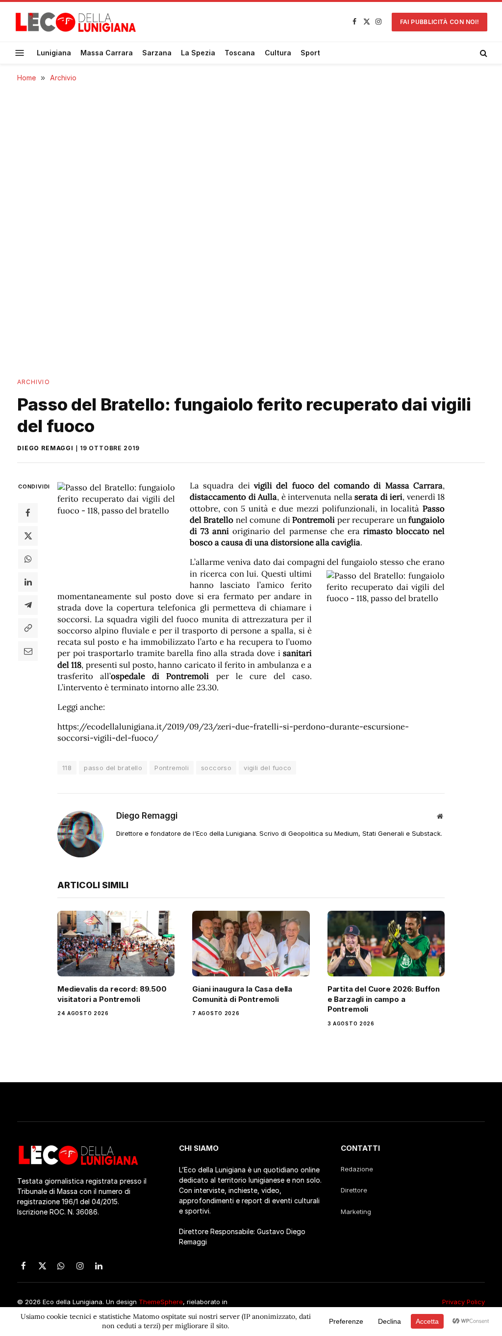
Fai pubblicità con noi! (439, 21)
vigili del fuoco (267, 768)
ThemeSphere (161, 1302)
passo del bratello (113, 768)
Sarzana (157, 53)
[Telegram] (28, 605)
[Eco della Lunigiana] (76, 22)
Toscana (240, 53)
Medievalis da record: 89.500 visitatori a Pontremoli (112, 993)
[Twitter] (28, 536)
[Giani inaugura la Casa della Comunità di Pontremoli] (250, 944)
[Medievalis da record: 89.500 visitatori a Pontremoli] (116, 944)
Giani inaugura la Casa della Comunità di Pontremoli (242, 993)
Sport (310, 53)
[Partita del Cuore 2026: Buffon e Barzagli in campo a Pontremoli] (386, 944)
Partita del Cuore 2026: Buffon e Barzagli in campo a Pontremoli (383, 999)
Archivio (33, 382)
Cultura (278, 53)
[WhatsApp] (28, 559)
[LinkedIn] (28, 582)
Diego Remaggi (45, 448)
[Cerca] (482, 53)
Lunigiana (54, 53)
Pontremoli (171, 768)
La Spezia (198, 53)
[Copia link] (28, 628)
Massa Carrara (106, 53)
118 (67, 768)
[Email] (28, 651)
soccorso (216, 768)
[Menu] (20, 53)
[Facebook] (28, 513)
